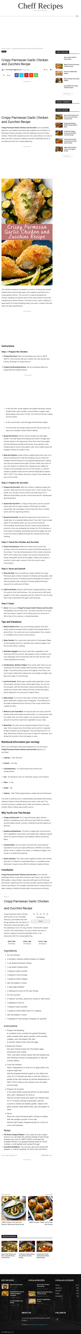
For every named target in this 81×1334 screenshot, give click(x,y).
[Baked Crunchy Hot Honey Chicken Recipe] (59, 66)
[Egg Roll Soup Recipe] (5, 1286)
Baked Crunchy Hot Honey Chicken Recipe (44, 1293)
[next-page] (6, 1262)
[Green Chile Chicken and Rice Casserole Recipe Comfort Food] (9, 1246)
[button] (77, 16)
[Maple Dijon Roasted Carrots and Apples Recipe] (59, 149)
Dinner (9, 48)
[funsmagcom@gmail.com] (2, 70)
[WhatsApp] (36, 75)
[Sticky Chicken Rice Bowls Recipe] (59, 80)
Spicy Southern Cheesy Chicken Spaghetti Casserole (17, 1293)
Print (40, 921)
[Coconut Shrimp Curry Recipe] (5, 1302)
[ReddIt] (31, 75)
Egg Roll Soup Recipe (16, 1284)
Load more (66, 94)
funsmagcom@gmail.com (14, 69)
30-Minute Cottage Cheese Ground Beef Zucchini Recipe (27, 1255)
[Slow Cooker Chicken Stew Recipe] (59, 59)
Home (3, 48)
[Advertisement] (40, 33)
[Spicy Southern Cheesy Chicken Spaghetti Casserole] (5, 1293)
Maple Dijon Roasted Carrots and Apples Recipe (70, 149)
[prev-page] (2, 1262)
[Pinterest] (26, 75)
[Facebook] (17, 75)
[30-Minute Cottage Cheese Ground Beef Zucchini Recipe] (27, 1246)
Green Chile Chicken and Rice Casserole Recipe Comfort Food (8, 1255)
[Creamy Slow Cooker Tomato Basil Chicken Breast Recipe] (45, 1246)
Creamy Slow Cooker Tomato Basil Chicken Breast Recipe (43, 1255)
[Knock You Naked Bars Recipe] (59, 73)
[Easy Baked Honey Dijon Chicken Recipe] (59, 87)
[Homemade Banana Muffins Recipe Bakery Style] (59, 125)
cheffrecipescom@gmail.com (38, 1324)
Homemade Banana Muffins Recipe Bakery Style (70, 125)
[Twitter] (21, 75)
